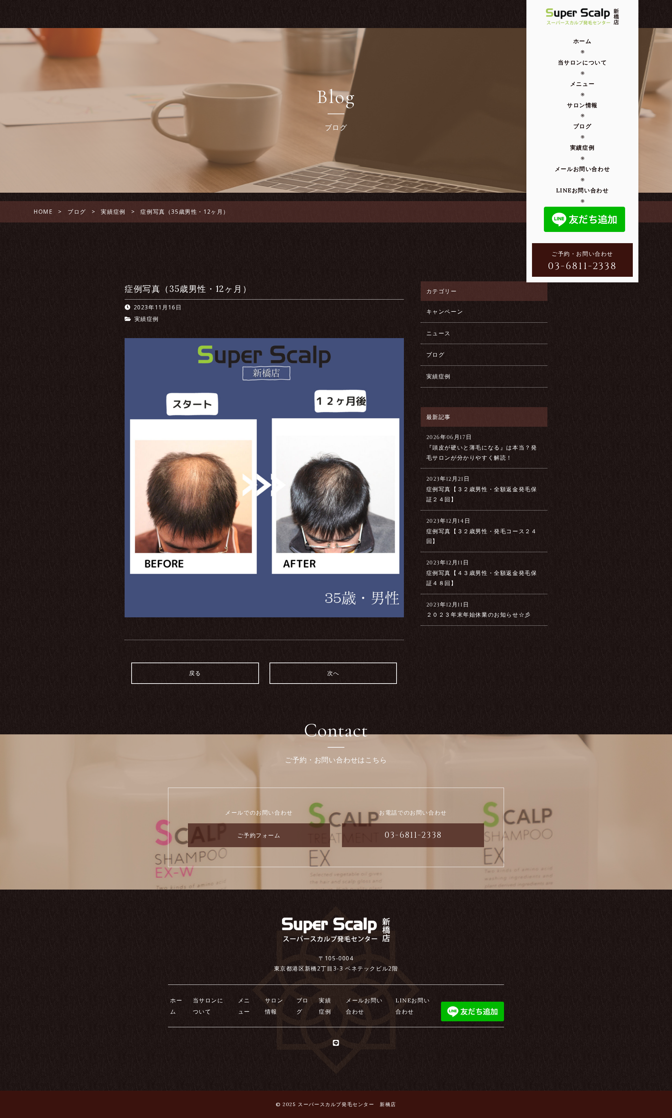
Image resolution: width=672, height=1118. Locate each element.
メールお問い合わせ (582, 168)
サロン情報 (582, 105)
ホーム (582, 40)
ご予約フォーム (258, 835)
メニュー (582, 83)
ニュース (438, 333)
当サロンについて (582, 62)
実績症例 (582, 147)
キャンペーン (444, 311)
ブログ (582, 126)
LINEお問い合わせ (582, 190)
